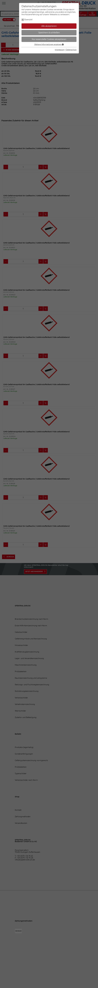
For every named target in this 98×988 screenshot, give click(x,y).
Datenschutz (71, 50)
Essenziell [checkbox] (28, 19)
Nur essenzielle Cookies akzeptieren (49, 39)
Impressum (59, 50)
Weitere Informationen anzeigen (48, 44)
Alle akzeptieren (49, 26)
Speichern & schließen (49, 32)
